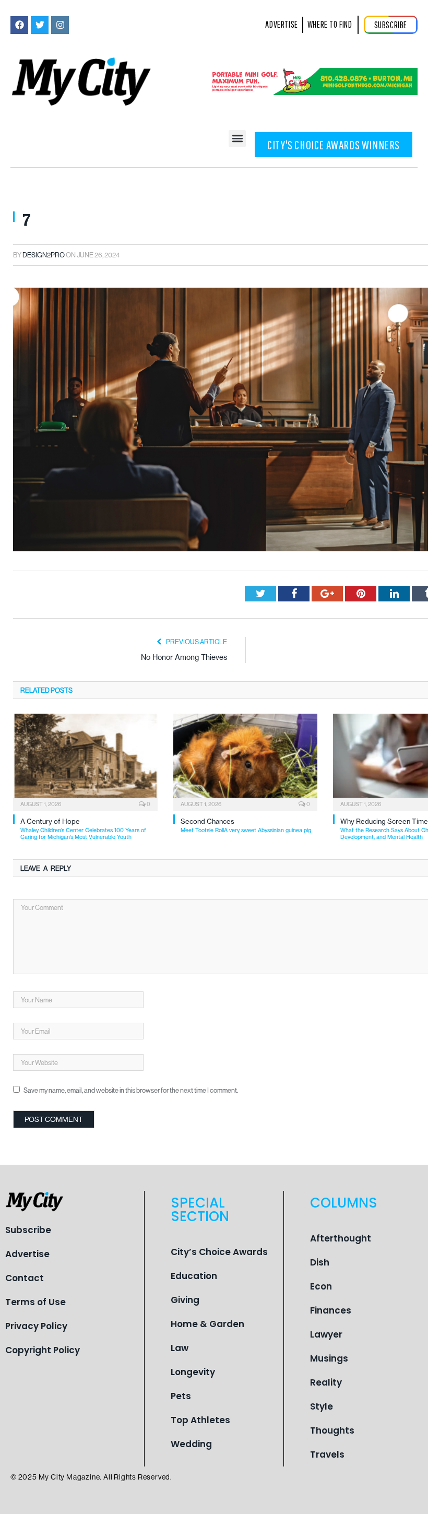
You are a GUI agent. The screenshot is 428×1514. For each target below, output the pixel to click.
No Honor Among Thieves (184, 657)
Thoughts (332, 1430)
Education (194, 1276)
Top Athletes (200, 1420)
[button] (237, 138)
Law (179, 1348)
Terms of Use (35, 1302)
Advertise (27, 1254)
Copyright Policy (42, 1350)
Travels (327, 1454)
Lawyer (326, 1334)
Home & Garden (207, 1324)
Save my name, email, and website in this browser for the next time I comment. (130, 1090)
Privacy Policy (36, 1326)
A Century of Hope (83, 829)
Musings (329, 1358)
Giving (185, 1300)
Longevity (193, 1372)
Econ (321, 1286)
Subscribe (28, 1230)
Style (321, 1406)
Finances (330, 1310)
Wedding (191, 1444)
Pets (181, 1396)
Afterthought (340, 1238)
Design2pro (43, 255)
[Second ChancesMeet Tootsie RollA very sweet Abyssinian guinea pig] (245, 761)
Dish (319, 1262)
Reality (326, 1382)
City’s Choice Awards (219, 1252)
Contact (24, 1278)
